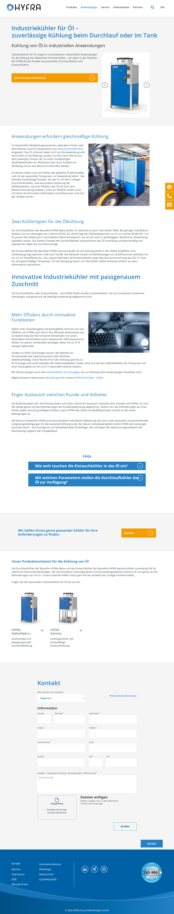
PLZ (91, 756)
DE (162, 7)
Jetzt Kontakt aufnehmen (30, 77)
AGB (14, 879)
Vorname (59, 713)
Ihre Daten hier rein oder (57, 811)
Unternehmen (44, 742)
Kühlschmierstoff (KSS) (70, 148)
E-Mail (40, 727)
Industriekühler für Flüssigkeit (63, 372)
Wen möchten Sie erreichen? (50, 692)
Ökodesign (45, 869)
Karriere (16, 869)
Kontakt (129, 533)
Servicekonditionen (50, 864)
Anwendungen (89, 7)
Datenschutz (46, 874)
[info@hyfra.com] (169, 187)
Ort (108, 756)
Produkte (71, 7)
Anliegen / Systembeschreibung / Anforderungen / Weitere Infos (67, 773)
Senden (125, 826)
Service (105, 7)
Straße (40, 756)
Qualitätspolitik (48, 879)
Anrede (40, 713)
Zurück (151, 843)
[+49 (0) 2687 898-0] (169, 196)
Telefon (93, 727)
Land (91, 742)
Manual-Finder (20, 884)
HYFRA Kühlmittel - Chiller (88, 377)
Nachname (94, 713)
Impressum (18, 874)
